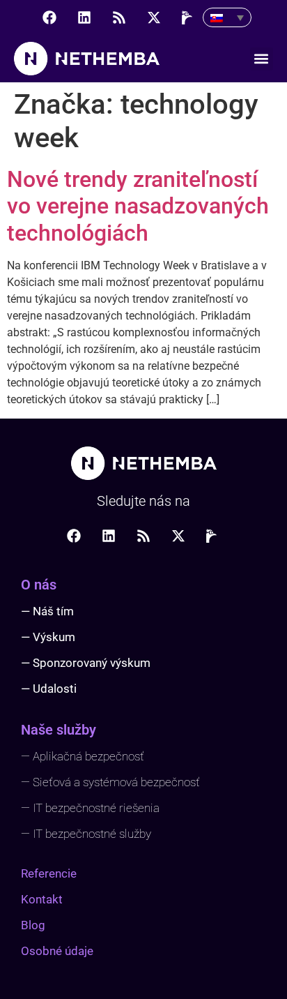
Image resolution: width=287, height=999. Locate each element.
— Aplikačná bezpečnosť (82, 756)
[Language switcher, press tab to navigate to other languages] (227, 17)
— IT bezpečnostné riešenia (90, 808)
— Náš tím (47, 611)
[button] (261, 58)
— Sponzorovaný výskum (85, 663)
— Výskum (48, 637)
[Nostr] (189, 17)
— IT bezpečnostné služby (86, 834)
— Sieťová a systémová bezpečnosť (110, 782)
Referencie (49, 873)
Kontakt (42, 899)
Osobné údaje (57, 951)
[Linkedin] (84, 17)
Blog (33, 925)
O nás (38, 584)
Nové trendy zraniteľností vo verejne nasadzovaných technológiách (138, 206)
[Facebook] (49, 17)
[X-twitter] (154, 17)
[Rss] (119, 17)
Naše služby (58, 729)
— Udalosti (49, 689)
